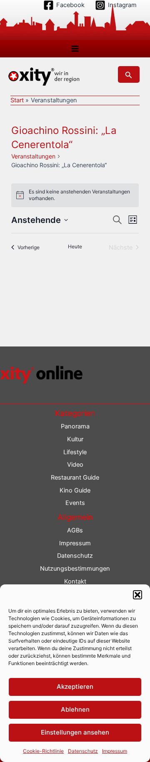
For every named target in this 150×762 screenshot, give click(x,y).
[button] (137, 595)
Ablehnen (75, 709)
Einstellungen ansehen (75, 732)
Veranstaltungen (33, 156)
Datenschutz (83, 751)
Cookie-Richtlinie (43, 751)
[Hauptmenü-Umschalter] (75, 48)
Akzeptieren (75, 686)
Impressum (114, 751)
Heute (75, 246)
